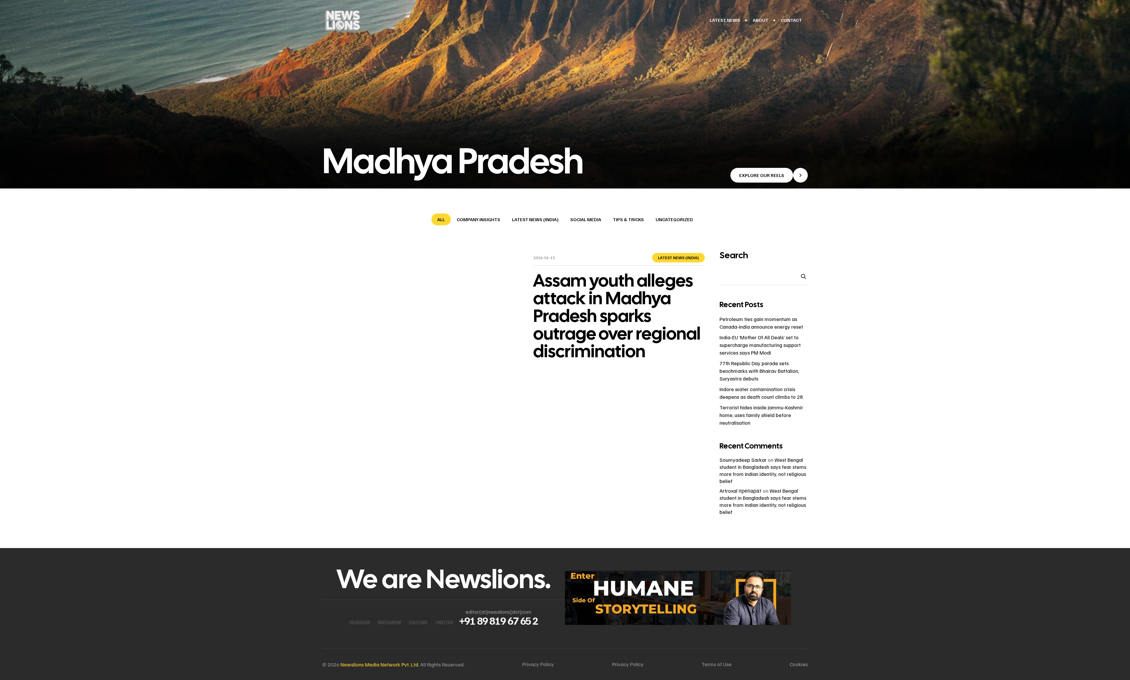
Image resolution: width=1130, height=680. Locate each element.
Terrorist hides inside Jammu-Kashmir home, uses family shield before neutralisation (761, 415)
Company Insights (478, 219)
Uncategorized (674, 219)
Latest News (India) (535, 219)
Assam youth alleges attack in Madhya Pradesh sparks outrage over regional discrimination (617, 316)
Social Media (585, 219)
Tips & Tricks (628, 219)
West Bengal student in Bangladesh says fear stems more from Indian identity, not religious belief (762, 501)
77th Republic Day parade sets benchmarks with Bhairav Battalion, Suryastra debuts (759, 371)
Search (733, 255)
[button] (769, 175)
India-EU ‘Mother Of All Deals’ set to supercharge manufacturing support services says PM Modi (760, 345)
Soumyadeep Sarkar (743, 459)
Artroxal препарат (740, 490)
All (441, 219)
